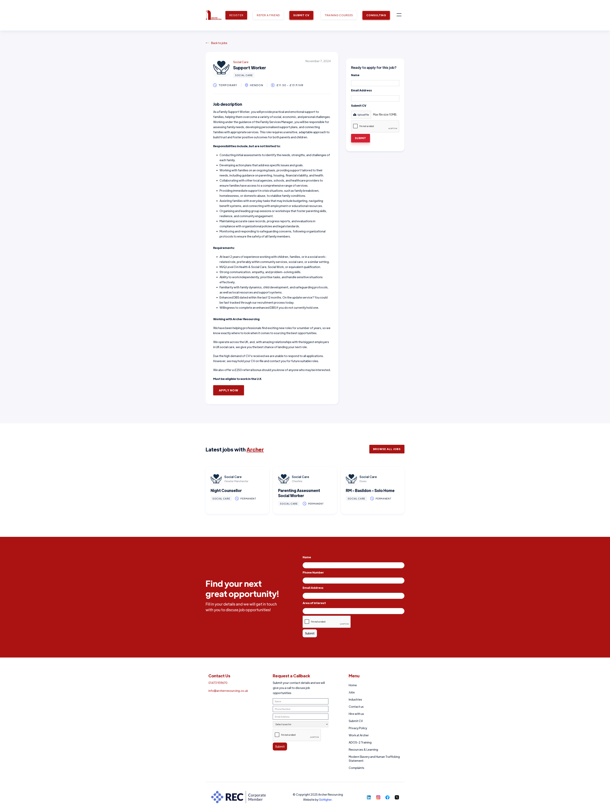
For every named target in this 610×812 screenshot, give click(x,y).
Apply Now (228, 390)
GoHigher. (325, 799)
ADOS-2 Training (360, 742)
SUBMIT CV (301, 15)
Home (353, 685)
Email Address (361, 90)
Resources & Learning (363, 749)
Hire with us (356, 714)
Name (355, 75)
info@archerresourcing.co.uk (228, 690)
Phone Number (313, 572)
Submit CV (358, 105)
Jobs (352, 692)
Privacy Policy (358, 728)
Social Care (240, 62)
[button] (399, 15)
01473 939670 (217, 683)
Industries (355, 699)
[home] (214, 15)
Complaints (356, 768)
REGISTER (236, 15)
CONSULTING (376, 15)
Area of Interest (314, 603)
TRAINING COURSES (339, 15)
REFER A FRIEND (268, 15)
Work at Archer (359, 735)
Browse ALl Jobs (387, 449)
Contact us (356, 706)
